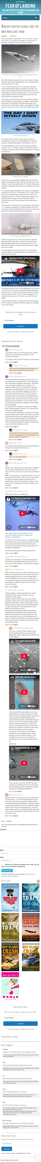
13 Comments (12, 36)
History (13, 341)
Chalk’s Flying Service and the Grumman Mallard (19, 1123)
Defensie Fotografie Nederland (28, 296)
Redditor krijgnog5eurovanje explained (13, 239)
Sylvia (22, 366)
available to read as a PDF (16, 107)
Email (2, 857)
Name (2, 850)
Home (5, 17)
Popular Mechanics (31, 195)
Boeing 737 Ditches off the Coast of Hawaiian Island (20, 1052)
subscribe (8, 866)
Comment (3, 829)
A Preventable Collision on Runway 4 (15, 1092)
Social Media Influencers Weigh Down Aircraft (18, 1065)
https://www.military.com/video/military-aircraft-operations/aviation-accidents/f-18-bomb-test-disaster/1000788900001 (19, 535)
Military (20, 341)
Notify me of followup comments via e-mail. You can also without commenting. (20, 865)
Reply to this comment (11, 362)
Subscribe (7, 1149)
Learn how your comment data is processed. (18, 875)
